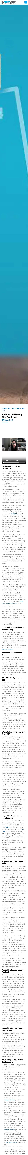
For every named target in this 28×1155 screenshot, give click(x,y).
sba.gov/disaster (7, 649)
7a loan (7, 827)
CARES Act (14, 514)
